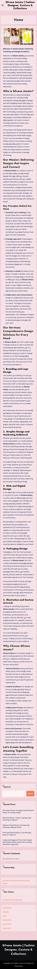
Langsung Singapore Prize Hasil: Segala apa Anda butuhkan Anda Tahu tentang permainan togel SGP (17, 842)
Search (7, 786)
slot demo (6, 880)
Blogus (29, 963)
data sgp (6, 912)
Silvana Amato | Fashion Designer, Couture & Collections (20, 5)
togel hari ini (7, 908)
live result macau (16, 900)
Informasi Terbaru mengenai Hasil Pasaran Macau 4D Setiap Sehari (18, 811)
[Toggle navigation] (2, 5)
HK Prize (13, 880)
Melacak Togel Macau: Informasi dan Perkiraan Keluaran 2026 (16, 826)
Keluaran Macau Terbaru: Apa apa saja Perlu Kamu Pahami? (17, 819)
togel (4, 916)
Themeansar (18, 966)
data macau (21, 880)
